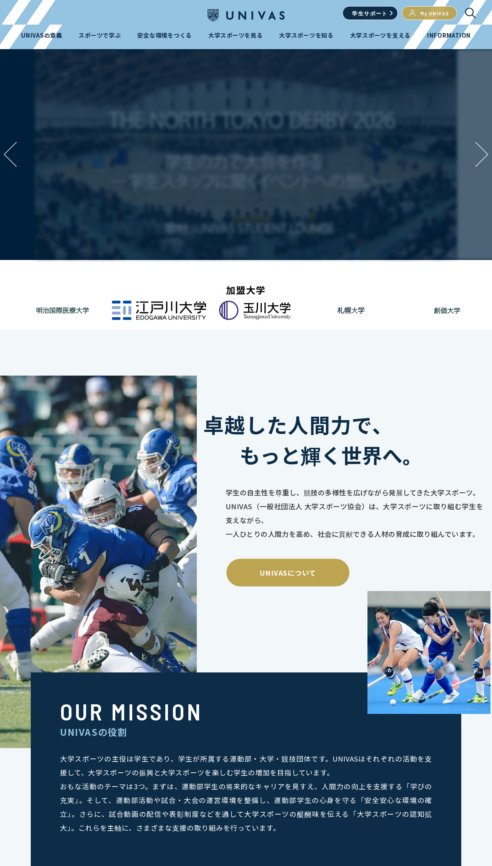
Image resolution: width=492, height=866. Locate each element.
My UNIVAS (435, 13)
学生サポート (369, 13)
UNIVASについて (287, 573)
